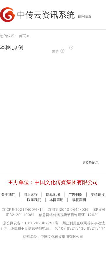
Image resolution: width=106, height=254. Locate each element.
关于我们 (8, 194)
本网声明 (56, 200)
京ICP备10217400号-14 (23, 209)
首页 (22, 36)
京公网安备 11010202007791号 (30, 223)
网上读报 (31, 194)
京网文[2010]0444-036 (68, 209)
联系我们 (34, 200)
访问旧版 (85, 16)
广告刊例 (75, 194)
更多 (55, 51)
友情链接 (98, 194)
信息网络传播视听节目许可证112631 (69, 215)
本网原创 (12, 47)
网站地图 (53, 194)
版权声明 (79, 200)
